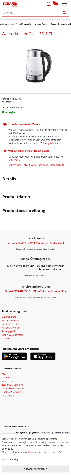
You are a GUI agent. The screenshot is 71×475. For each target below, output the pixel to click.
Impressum (14, 164)
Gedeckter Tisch (10, 324)
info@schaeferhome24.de (52, 291)
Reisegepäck (8, 331)
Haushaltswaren (11, 327)
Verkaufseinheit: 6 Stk (14, 107)
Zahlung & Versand (51, 143)
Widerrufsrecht (39, 164)
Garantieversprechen (13, 388)
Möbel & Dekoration (13, 334)
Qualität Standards (12, 391)
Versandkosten (62, 432)
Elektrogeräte (9, 316)
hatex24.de (14, 160)
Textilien (6, 338)
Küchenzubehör (10, 320)
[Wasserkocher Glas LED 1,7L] (36, 64)
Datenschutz (57, 164)
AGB (26, 164)
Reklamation (8, 395)
